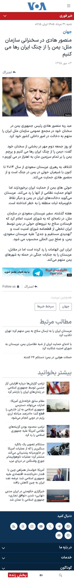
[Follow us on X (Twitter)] (50, 526)
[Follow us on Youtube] (41, 526)
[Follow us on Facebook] (68, 526)
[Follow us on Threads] (23, 526)
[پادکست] (68, 535)
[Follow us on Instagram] (31, 526)
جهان (67, 32)
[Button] (9, 72)
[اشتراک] (59, 535)
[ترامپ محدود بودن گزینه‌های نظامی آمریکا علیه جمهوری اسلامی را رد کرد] (58, 431)
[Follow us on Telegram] (59, 526)
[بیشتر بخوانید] (37, 16)
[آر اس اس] (13, 526)
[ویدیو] (41, 575)
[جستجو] (60, 575)
